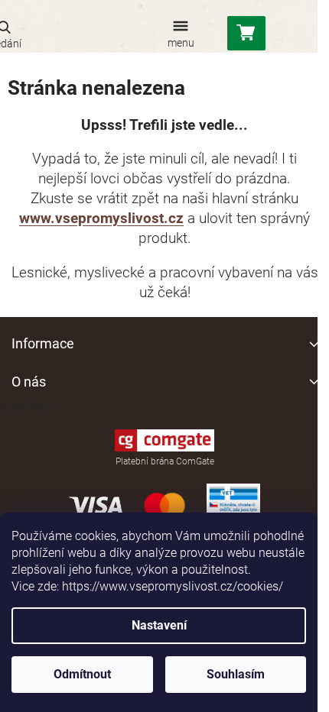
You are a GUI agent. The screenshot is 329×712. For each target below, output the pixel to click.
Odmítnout (82, 674)
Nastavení (159, 625)
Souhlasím (236, 674)
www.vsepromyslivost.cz (101, 218)
